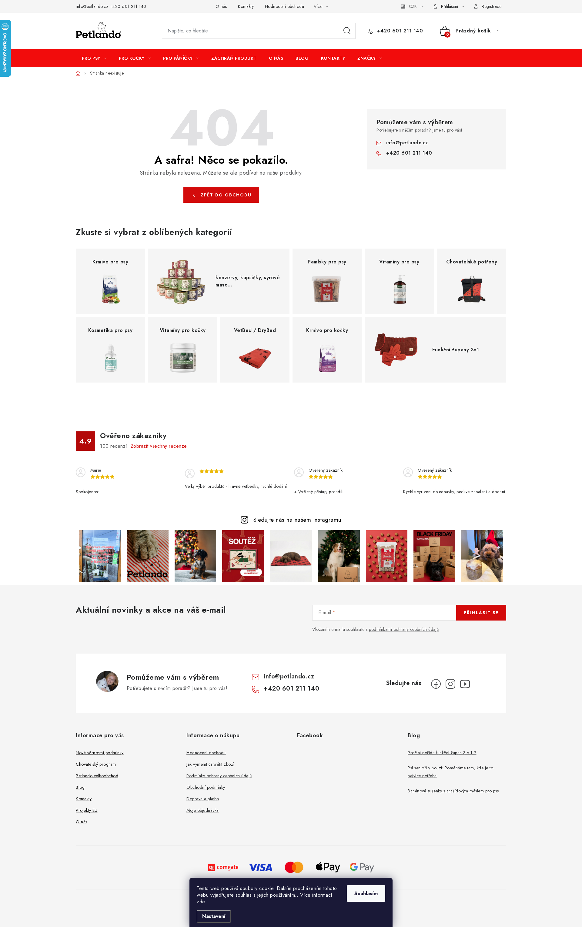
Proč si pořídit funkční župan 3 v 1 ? (442, 753)
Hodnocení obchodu (284, 6)
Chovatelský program (96, 764)
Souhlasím (366, 893)
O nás (221, 6)
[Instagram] (450, 684)
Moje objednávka (202, 810)
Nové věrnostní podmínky (100, 753)
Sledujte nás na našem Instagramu (297, 519)
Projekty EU (87, 810)
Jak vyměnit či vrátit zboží (210, 764)
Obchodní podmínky (205, 787)
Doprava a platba (202, 799)
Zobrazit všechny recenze (159, 446)
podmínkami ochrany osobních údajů (404, 629)
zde (201, 901)
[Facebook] (436, 684)
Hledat (347, 31)
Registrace (491, 6)
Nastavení (214, 916)
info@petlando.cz (92, 6)
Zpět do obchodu (226, 195)
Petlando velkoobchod (97, 776)
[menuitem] (94, 58)
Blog (80, 787)
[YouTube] (465, 684)
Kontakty (246, 6)
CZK (413, 6)
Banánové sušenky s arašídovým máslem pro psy (453, 791)
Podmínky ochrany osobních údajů (219, 776)
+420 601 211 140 (128, 6)
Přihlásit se (481, 613)
